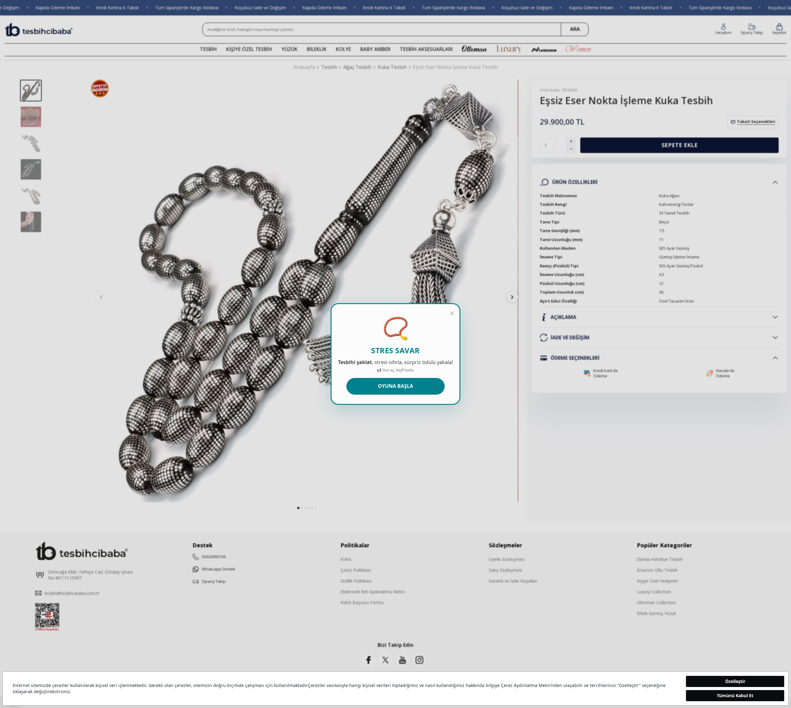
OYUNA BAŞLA (395, 386)
